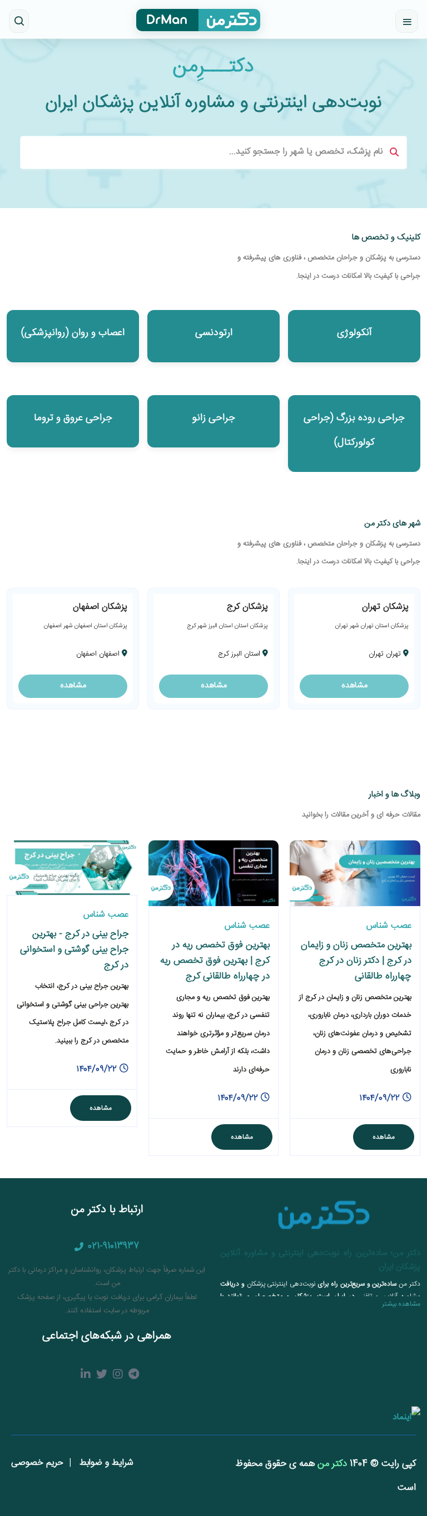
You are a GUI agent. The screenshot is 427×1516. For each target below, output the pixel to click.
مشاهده (354, 685)
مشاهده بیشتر (401, 1304)
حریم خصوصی (37, 1462)
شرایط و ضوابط (105, 1462)
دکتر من (331, 1463)
